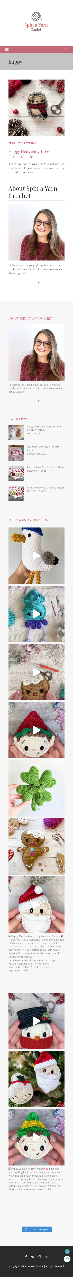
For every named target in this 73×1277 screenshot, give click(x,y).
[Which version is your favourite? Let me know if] (36, 1137)
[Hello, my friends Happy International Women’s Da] (36, 788)
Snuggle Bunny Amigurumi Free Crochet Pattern (44, 428)
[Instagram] (39, 283)
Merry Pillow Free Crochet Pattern (46, 467)
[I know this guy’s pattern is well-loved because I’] (36, 672)
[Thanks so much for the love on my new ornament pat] (36, 904)
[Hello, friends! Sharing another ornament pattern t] (36, 730)
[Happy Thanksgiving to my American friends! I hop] (36, 963)
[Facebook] (34, 283)
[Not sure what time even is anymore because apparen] (36, 555)
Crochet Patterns (22, 143)
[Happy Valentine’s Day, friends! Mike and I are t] (36, 1195)
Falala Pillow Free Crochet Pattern (46, 487)
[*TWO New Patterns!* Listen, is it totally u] (36, 1079)
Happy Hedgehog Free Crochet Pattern (28, 153)
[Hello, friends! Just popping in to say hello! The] (36, 614)
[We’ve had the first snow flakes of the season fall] (36, 846)
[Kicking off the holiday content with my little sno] (36, 1021)
